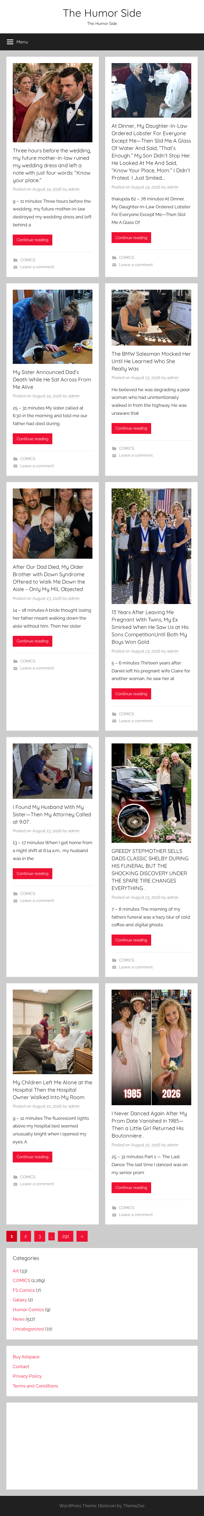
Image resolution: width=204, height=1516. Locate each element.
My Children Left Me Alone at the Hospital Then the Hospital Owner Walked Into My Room (52, 1089)
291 (65, 1236)
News (19, 1319)
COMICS (27, 260)
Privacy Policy (27, 1376)
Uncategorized (28, 1329)
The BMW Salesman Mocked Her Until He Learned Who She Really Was (151, 361)
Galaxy (20, 1299)
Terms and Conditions (35, 1386)
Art (16, 1270)
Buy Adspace (26, 1356)
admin (74, 189)
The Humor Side (102, 12)
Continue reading (32, 239)
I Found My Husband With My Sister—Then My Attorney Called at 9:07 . (52, 814)
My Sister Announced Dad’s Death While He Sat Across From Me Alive (52, 379)
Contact (21, 1366)
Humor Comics (28, 1309)
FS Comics (24, 1290)
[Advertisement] (102, 1446)
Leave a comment (37, 267)
